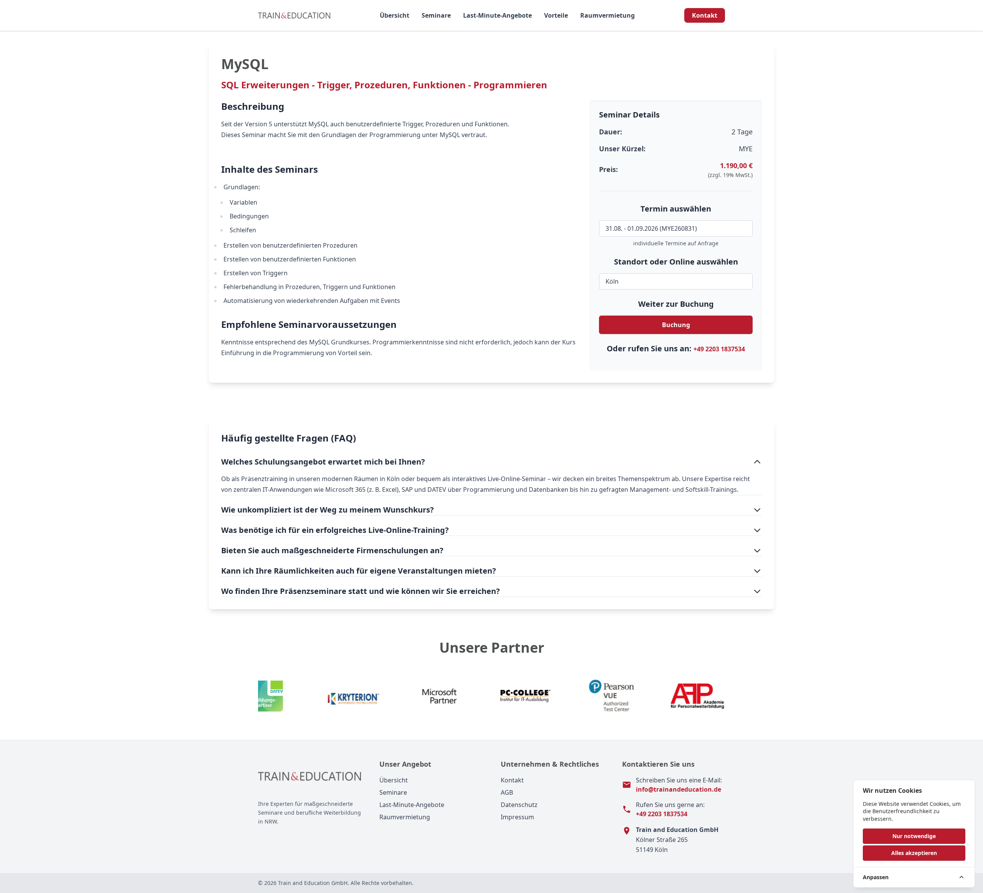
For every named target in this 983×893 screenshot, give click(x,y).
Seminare (436, 15)
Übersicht (394, 15)
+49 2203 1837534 (719, 349)
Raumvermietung (607, 15)
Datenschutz (519, 804)
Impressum (517, 817)
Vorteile (556, 15)
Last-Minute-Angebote (497, 15)
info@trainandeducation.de (678, 789)
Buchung (676, 325)
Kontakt (704, 15)
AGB (507, 792)
